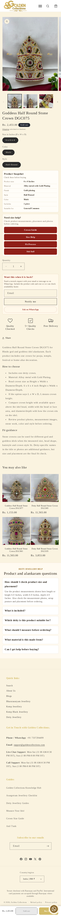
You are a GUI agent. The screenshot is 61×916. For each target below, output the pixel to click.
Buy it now (48, 911)
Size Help (30, 237)
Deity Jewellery (13, 717)
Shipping (5, 129)
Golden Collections (19, 902)
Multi (10, 153)
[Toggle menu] (40, 6)
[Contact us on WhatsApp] (54, 909)
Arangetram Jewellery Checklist (21, 795)
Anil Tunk (11, 826)
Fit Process (30, 244)
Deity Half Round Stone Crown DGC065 (45, 507)
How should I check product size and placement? (26, 584)
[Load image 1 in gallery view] (15, 101)
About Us (10, 690)
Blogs (9, 696)
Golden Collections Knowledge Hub (23, 788)
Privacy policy (51, 902)
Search (9, 685)
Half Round (13, 165)
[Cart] (56, 6)
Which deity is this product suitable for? (28, 620)
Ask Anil (30, 251)
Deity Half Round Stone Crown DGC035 (45, 550)
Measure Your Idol (15, 811)
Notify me (30, 301)
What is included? (15, 610)
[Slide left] (3, 101)
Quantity (6, 260)
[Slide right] (57, 101)
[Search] (48, 6)
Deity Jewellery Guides (17, 803)
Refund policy (36, 902)
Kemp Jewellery (14, 706)
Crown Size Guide (15, 818)
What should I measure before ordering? (28, 630)
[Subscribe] (47, 846)
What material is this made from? (24, 639)
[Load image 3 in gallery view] (46, 101)
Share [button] (8, 338)
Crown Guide (30, 230)
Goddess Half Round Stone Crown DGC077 (16, 507)
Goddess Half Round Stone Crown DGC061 (16, 550)
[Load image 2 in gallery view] (30, 101)
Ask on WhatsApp (30, 309)
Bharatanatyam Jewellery (18, 701)
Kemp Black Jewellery (17, 712)
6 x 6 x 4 (12, 141)
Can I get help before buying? (22, 649)
